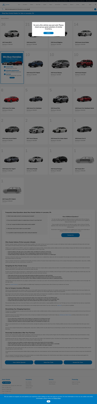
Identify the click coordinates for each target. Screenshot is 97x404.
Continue (48, 33)
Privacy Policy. (57, 398)
